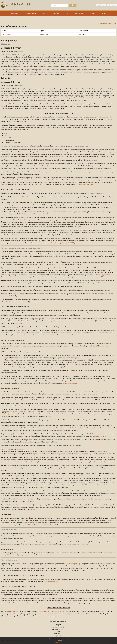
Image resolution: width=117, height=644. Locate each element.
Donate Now (101, 5)
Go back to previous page (108, 23)
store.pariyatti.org (46, 611)
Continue (58, 642)
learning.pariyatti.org (61, 611)
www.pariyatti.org (12, 611)
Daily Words (112, 5)
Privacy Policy (58, 640)
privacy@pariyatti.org (85, 184)
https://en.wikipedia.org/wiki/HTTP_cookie (65, 243)
